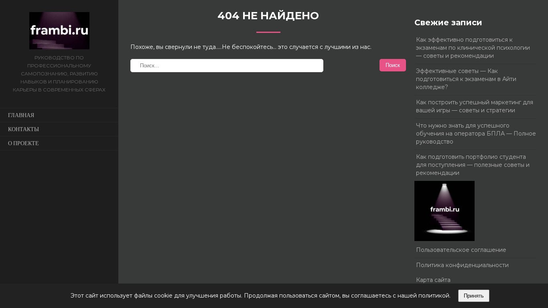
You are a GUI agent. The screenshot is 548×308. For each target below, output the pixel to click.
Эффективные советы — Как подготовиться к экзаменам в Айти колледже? (466, 79)
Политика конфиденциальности (462, 265)
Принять (474, 296)
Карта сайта (433, 280)
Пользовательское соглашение (461, 249)
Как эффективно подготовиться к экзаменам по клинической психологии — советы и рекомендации (473, 47)
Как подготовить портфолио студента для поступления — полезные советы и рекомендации (473, 164)
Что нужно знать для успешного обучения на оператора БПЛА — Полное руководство (476, 133)
